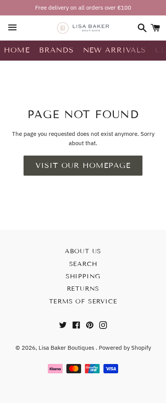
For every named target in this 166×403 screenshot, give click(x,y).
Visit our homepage (83, 165)
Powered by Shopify (125, 347)
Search (83, 264)
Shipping (83, 276)
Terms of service (83, 301)
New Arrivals (114, 50)
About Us (83, 251)
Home (17, 50)
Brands (56, 50)
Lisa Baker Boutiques (67, 347)
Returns (83, 288)
